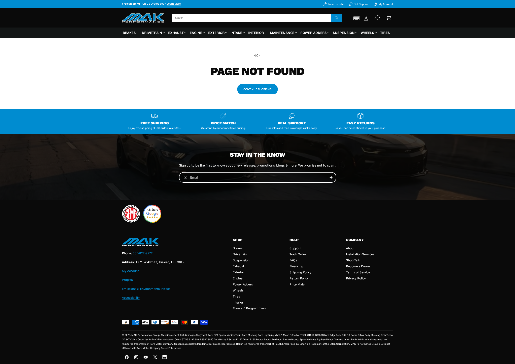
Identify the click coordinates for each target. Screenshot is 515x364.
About (350, 248)
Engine (196, 33)
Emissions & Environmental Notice (146, 289)
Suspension (343, 33)
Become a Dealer (358, 266)
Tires (236, 296)
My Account (385, 4)
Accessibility (131, 297)
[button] (356, 17)
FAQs (293, 260)
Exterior (216, 33)
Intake (236, 33)
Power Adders (313, 33)
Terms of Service (358, 272)
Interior (256, 33)
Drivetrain (152, 33)
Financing (296, 266)
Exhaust (175, 33)
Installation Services (360, 254)
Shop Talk (353, 260)
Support (295, 248)
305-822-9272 (143, 253)
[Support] (377, 18)
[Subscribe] (331, 177)
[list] (257, 121)
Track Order (297, 254)
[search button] (336, 18)
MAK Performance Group (145, 334)
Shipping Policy (300, 272)
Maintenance (282, 33)
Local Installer (336, 4)
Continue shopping (257, 89)
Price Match (297, 284)
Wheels (367, 33)
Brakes (129, 33)
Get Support (361, 4)
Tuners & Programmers (249, 308)
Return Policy (299, 278)
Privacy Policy (356, 278)
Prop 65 (127, 280)
